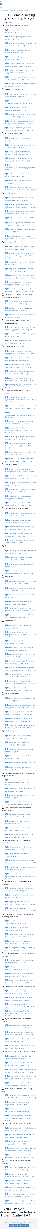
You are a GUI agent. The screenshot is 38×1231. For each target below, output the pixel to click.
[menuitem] (1, 5)
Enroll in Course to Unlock (19, 1225)
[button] (1, 2)
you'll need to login (27, 1223)
